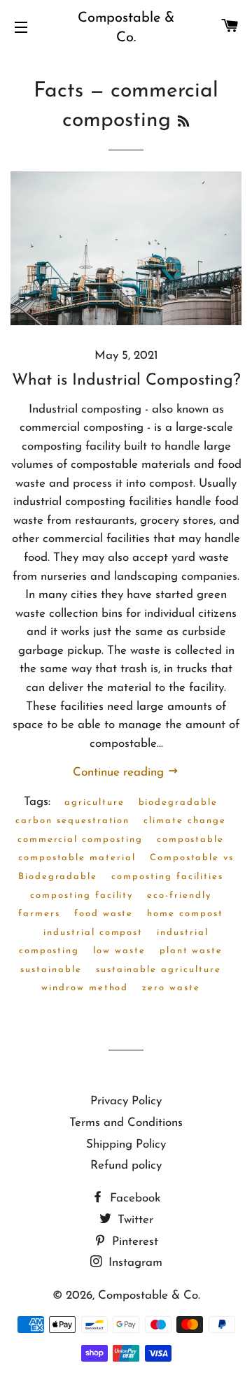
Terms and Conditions (126, 1123)
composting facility (81, 895)
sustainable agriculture (158, 969)
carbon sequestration (72, 820)
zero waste (171, 987)
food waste (104, 913)
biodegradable (178, 802)
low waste (119, 950)
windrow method (84, 987)
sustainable (50, 969)
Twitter (133, 1220)
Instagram (133, 1263)
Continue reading (120, 772)
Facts (58, 91)
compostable (190, 839)
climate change (184, 820)
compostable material (77, 857)
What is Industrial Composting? (126, 381)
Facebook (133, 1198)
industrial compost (93, 932)
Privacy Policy (126, 1101)
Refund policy (126, 1165)
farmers (39, 913)
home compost (185, 913)
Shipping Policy (126, 1144)
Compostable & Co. (126, 28)
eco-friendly (179, 895)
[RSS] (183, 123)
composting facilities (167, 876)
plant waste (191, 950)
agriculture (94, 802)
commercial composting (80, 839)
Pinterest (133, 1242)
